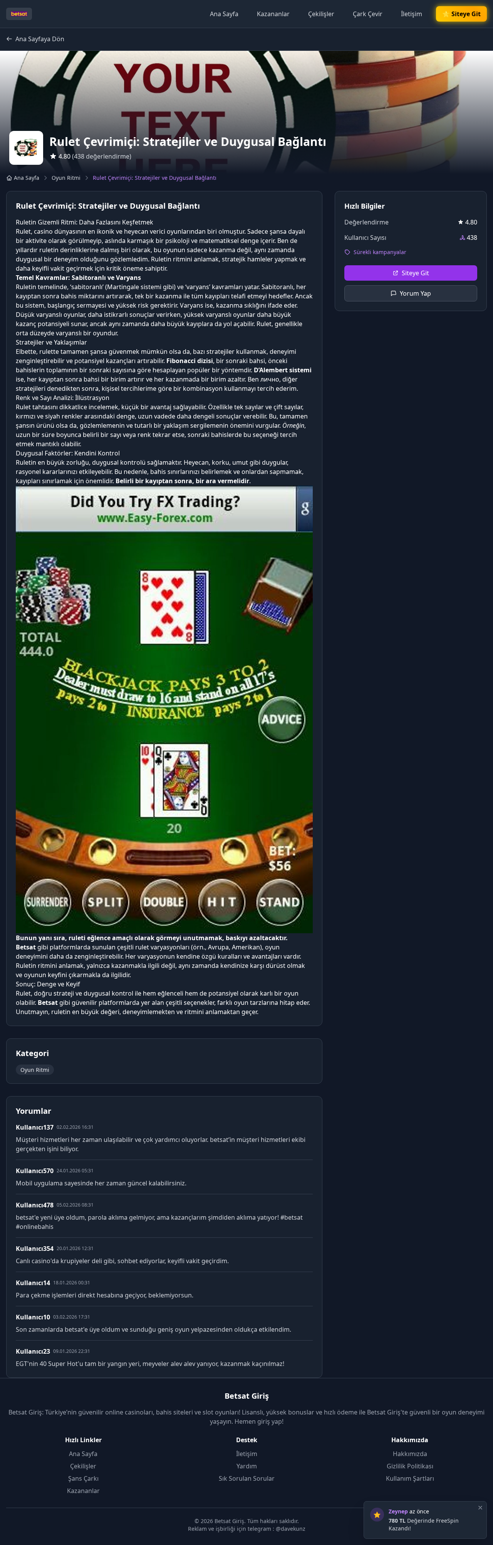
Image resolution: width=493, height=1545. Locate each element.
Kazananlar (273, 14)
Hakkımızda (410, 1454)
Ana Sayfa (224, 14)
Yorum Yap (415, 293)
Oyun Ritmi (66, 177)
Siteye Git (415, 273)
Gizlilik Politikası (410, 1466)
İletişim (411, 14)
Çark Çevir (367, 14)
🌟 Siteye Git (461, 14)
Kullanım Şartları (410, 1478)
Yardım (246, 1466)
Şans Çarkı (83, 1478)
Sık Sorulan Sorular (247, 1478)
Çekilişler (321, 14)
